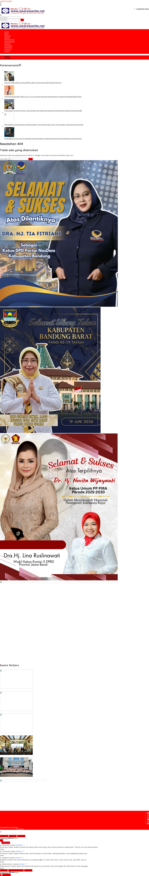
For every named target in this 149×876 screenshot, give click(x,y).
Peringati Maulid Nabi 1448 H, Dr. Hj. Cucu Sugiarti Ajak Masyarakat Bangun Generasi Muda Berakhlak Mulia (42, 97)
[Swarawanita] (22, 13)
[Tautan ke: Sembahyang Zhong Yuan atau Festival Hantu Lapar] (16, 688)
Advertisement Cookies (10, 864)
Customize (4, 836)
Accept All (21, 836)
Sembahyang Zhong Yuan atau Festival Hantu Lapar (19, 690)
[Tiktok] (148, 822)
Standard (19, 845)
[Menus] (1, 3)
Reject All (13, 836)
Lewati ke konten (6, 1)
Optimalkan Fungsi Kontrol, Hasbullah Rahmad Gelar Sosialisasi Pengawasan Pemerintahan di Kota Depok (43, 139)
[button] (22, 20)
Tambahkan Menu (142, 9)
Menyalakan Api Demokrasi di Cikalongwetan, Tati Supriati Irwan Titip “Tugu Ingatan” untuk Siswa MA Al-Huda (43, 125)
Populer (7, 56)
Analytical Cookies (8, 858)
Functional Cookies (8, 851)
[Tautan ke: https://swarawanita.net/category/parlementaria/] (20, 65)
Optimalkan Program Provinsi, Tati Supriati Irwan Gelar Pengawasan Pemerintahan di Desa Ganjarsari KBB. (43, 111)
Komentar (7, 58)
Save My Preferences (16, 870)
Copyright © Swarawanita (9, 827)
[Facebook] (148, 813)
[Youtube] (148, 820)
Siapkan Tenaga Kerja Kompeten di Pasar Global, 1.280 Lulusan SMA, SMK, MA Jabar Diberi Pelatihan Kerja (38, 778)
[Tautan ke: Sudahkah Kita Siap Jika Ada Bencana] (16, 710)
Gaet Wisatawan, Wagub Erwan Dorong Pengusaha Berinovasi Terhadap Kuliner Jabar (31, 756)
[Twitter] (148, 815)
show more (5, 843)
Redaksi (21, 829)
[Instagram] (148, 817)
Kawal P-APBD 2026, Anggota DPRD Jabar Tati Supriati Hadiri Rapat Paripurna (32, 83)
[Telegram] (148, 824)
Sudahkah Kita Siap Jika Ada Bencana (14, 712)
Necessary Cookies (8, 845)
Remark (18, 851)
